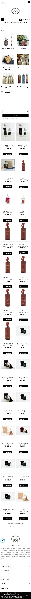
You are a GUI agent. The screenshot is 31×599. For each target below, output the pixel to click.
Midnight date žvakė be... (8, 510)
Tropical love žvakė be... (23, 477)
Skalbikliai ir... (8, 92)
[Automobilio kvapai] (8, 59)
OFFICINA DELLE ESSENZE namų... (23, 179)
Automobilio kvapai (7, 68)
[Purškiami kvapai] (23, 78)
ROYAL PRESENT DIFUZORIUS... (8, 179)
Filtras (15, 115)
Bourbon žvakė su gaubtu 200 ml (7, 444)
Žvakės (23, 49)
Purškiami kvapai (23, 87)
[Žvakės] (23, 40)
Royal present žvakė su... (8, 378)
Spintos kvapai (23, 68)
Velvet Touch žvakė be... (7, 477)
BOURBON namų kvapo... (7, 146)
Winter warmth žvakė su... (23, 444)
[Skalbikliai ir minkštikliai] (7, 91)
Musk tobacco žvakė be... (23, 378)
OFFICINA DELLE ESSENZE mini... (8, 212)
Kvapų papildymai (7, 87)
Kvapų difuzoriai (8, 49)
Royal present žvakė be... (23, 345)
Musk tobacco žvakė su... (7, 411)
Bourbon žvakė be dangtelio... (23, 411)
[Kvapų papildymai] (8, 78)
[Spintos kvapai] (23, 59)
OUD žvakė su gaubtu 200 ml (23, 510)
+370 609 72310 (23, 22)
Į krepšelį (8, 154)
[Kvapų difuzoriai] (8, 40)
